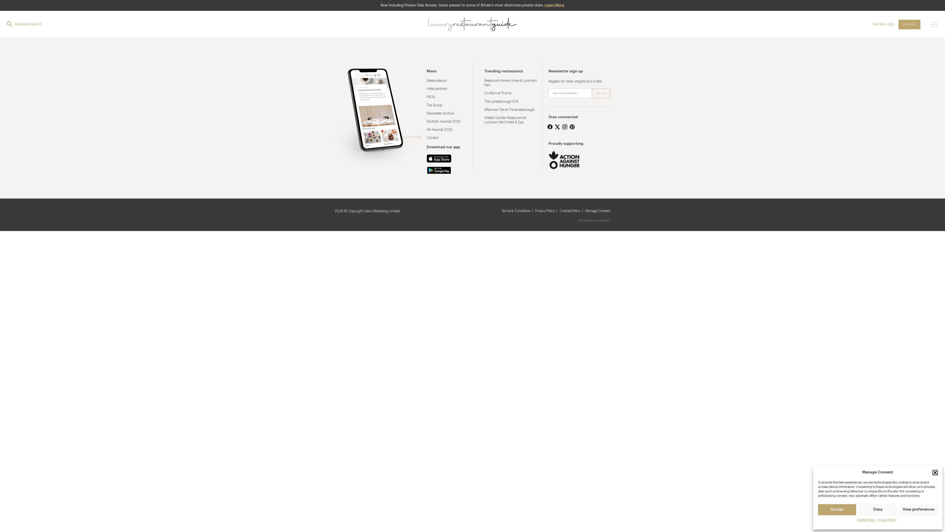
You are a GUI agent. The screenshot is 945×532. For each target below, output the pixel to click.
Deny (877, 509)
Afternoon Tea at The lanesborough (509, 110)
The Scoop (434, 105)
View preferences (918, 509)
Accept (837, 509)
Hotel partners (437, 89)
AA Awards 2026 (439, 130)
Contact (433, 138)
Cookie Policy (866, 519)
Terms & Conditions (516, 211)
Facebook (550, 126)
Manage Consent (597, 211)
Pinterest (572, 126)
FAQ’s (431, 97)
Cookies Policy (570, 211)
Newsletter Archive (440, 113)
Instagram (564, 126)
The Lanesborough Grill (501, 101)
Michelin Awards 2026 (443, 121)
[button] (935, 472)
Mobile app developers (594, 220)
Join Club (909, 24)
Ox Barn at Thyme (497, 93)
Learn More (554, 5)
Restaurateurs (436, 81)
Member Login (883, 24)
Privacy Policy (887, 519)
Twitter (557, 126)
